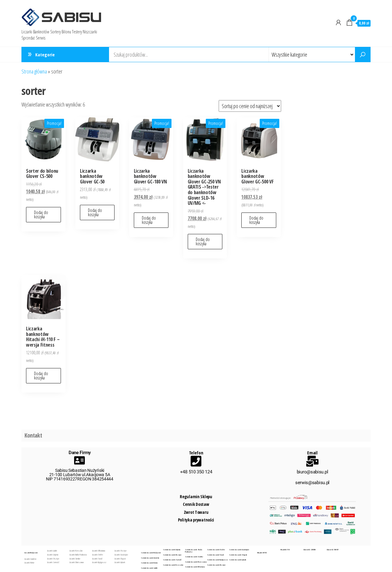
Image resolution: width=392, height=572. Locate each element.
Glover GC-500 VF (332, 549)
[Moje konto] (338, 22)
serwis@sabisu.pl (312, 482)
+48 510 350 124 (196, 472)
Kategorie (45, 54)
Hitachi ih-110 (285, 549)
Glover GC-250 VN (309, 549)
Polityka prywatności (196, 520)
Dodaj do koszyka (41, 214)
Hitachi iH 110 (262, 552)
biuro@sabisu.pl (312, 472)
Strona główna (34, 71)
